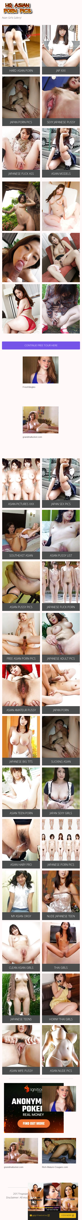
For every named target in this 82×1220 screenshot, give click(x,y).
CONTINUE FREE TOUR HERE (41, 345)
